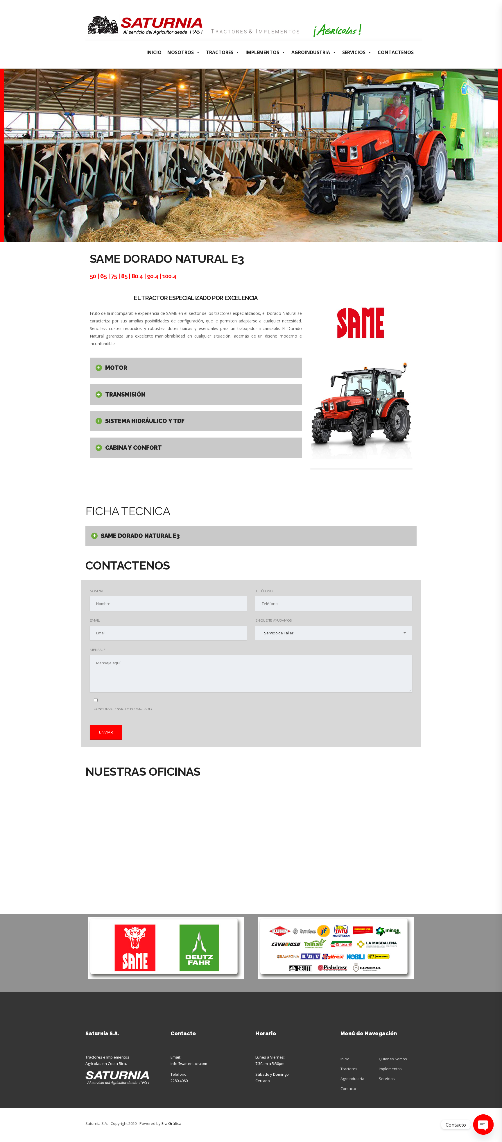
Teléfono (263, 591)
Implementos (262, 52)
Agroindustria (310, 52)
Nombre (97, 591)
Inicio (154, 52)
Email (95, 620)
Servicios (353, 52)
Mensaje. (98, 650)
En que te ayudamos (273, 620)
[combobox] (333, 633)
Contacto (348, 1088)
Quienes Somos (393, 1058)
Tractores (219, 52)
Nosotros (180, 52)
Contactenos (396, 52)
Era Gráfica (171, 1123)
